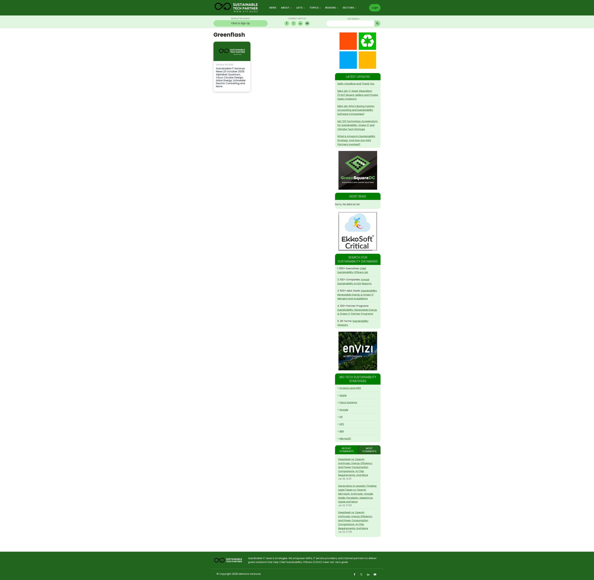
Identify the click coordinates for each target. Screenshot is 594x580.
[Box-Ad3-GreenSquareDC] (357, 170)
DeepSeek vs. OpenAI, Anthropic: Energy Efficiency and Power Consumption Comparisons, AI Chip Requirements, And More (355, 467)
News (272, 7)
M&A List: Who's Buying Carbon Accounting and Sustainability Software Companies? (355, 110)
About (285, 7)
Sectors (348, 7)
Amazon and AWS (350, 388)
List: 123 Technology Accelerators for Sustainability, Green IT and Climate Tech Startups (357, 125)
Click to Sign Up (240, 23)
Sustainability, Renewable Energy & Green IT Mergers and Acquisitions (357, 294)
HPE (341, 424)
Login (375, 7)
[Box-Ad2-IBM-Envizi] (357, 351)
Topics (314, 7)
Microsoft (345, 438)
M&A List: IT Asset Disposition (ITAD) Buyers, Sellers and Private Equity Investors (357, 95)
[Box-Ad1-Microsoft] (357, 50)
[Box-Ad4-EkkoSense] (357, 231)
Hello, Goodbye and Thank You (355, 83)
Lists (299, 7)
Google (343, 410)
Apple (343, 395)
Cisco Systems (348, 402)
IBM (341, 431)
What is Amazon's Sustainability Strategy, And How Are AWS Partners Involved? (356, 140)
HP (341, 417)
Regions (330, 7)
